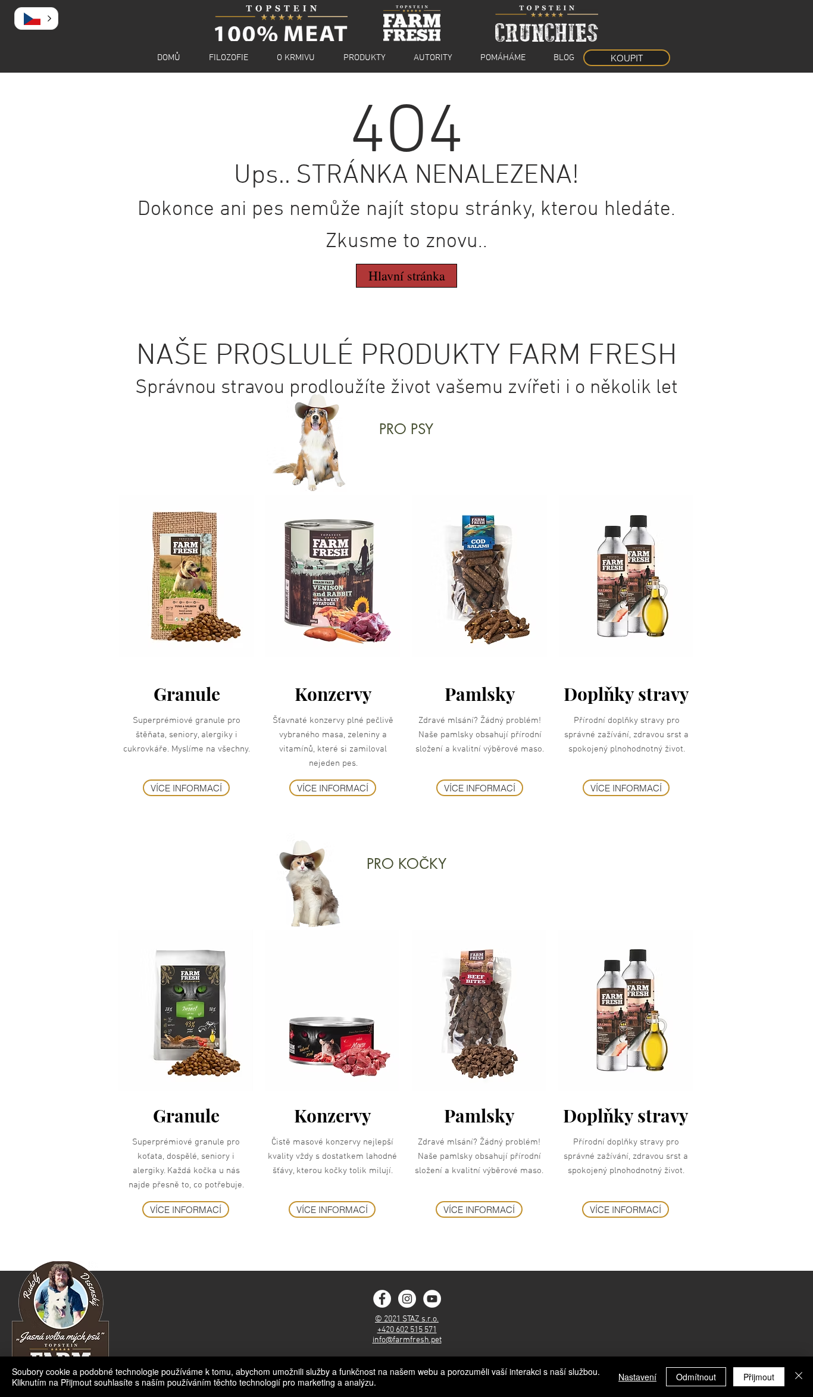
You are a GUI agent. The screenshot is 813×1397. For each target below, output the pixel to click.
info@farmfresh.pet (407, 1340)
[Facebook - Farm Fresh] (382, 1299)
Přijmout (758, 1377)
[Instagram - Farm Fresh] (407, 1299)
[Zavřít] (799, 1376)
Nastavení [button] (637, 1377)
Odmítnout (696, 1377)
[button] (36, 18)
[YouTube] (432, 1299)
